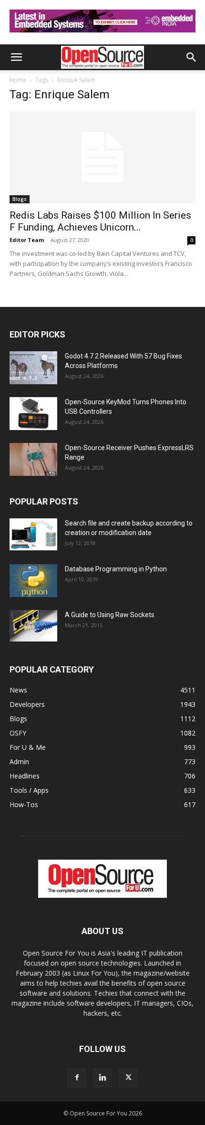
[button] (16, 57)
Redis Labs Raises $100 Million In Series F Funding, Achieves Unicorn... (100, 221)
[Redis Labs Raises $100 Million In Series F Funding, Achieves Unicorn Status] (102, 157)
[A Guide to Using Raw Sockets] (33, 625)
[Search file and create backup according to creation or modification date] (33, 534)
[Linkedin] (102, 1077)
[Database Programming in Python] (33, 580)
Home (18, 80)
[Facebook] (76, 1077)
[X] (128, 1077)
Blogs (19, 199)
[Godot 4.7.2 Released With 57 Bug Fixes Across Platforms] (33, 367)
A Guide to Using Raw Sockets (109, 615)
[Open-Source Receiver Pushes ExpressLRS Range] (33, 459)
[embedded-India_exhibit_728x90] (102, 34)
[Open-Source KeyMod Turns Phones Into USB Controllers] (33, 413)
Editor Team (27, 239)
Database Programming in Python (116, 569)
